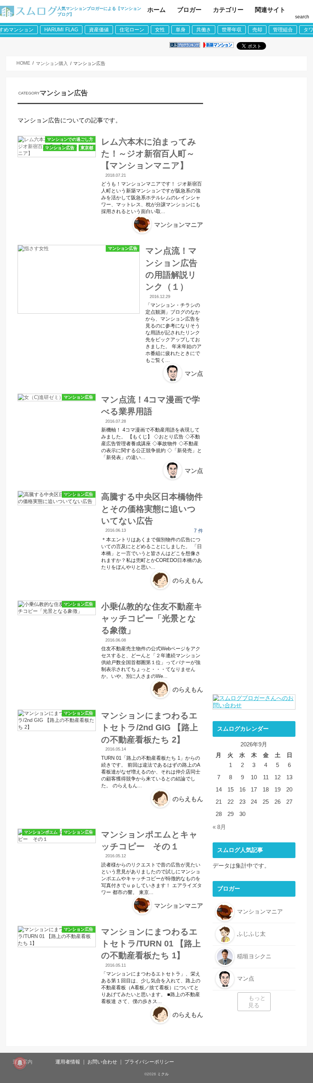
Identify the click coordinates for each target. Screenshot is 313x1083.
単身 (181, 30)
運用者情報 (67, 1062)
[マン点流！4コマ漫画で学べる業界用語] (56, 397)
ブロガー (189, 10)
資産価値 (99, 30)
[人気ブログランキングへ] (184, 45)
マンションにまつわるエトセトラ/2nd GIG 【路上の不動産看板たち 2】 (149, 727)
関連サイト (270, 10)
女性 (160, 30)
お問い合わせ (102, 1062)
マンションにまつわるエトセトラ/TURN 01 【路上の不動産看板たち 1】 (151, 944)
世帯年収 (232, 30)
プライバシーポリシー (149, 1062)
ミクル (163, 1074)
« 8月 (219, 827)
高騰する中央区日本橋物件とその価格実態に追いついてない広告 (152, 509)
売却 (257, 30)
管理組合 (283, 30)
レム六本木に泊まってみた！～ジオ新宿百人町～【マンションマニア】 (148, 154)
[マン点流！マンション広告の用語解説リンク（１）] (78, 279)
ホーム (156, 10)
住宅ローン (131, 30)
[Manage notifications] (20, 1063)
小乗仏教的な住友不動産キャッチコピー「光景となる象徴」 (152, 618)
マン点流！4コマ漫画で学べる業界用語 (150, 405)
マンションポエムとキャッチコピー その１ (149, 840)
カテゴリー (228, 10)
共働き (203, 30)
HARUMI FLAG (61, 30)
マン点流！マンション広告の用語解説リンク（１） (171, 269)
